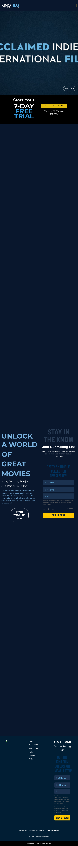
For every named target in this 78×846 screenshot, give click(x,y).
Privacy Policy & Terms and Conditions (31, 830)
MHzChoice (33, 748)
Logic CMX (48, 843)
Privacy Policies (47, 504)
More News (63, 698)
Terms (68, 502)
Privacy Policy (57, 810)
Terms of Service (52, 509)
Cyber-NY (38, 843)
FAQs (31, 759)
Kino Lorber (33, 745)
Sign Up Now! (58, 515)
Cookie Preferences (52, 830)
